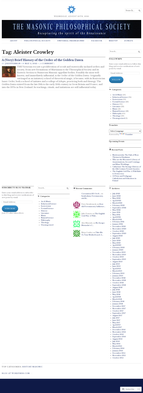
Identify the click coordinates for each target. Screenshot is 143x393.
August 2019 (117, 262)
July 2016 (116, 341)
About (13, 41)
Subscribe (10, 209)
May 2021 (116, 215)
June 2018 (116, 292)
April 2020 (116, 245)
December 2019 (119, 252)
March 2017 (117, 327)
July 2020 (116, 238)
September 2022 (119, 208)
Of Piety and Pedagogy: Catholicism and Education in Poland (124, 178)
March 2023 (117, 203)
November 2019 (119, 255)
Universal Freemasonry (70, 41)
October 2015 (118, 358)
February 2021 (118, 222)
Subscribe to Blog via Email (16, 188)
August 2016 (117, 339)
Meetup (113, 41)
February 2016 (118, 348)
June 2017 (116, 320)
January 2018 (117, 304)
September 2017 (119, 313)
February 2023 (118, 205)
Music (114, 109)
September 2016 (119, 337)
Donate (128, 41)
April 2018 (116, 297)
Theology (116, 116)
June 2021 (116, 212)
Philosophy (117, 113)
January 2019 (117, 276)
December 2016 (119, 330)
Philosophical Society (37, 41)
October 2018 (118, 283)
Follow (116, 80)
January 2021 (117, 224)
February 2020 (118, 248)
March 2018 (117, 299)
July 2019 (116, 264)
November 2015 (119, 355)
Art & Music (117, 95)
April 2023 (116, 201)
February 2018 (118, 301)
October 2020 (118, 231)
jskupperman (12, 63)
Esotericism (117, 99)
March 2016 (117, 346)
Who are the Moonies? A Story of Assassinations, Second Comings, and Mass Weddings (126, 162)
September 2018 (119, 285)
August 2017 (117, 315)
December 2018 (118, 278)
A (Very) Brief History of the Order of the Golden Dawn (42, 60)
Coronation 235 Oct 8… (90, 194)
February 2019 (118, 273)
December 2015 (118, 353)
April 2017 (116, 325)
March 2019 (117, 271)
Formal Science (118, 102)
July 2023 (116, 194)
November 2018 (119, 280)
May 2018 (116, 294)
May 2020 (116, 243)
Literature (116, 106)
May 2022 (116, 210)
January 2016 (117, 351)
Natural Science (118, 111)
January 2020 (117, 250)
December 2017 (118, 306)
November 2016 (119, 332)
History (115, 104)
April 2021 (116, 217)
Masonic (37, 367)
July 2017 (116, 318)
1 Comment (46, 63)
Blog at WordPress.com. (16, 373)
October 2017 (117, 311)
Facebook (96, 41)
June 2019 (116, 266)
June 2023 (116, 196)
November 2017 (119, 309)
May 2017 (116, 323)
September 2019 (119, 259)
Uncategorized (118, 118)
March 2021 (117, 219)
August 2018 (117, 287)
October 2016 (118, 334)
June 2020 (116, 241)
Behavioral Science (120, 97)
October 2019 (118, 257)
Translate (129, 134)
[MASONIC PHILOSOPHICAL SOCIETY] (71, 29)
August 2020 (117, 236)
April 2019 (116, 269)
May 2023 (116, 198)
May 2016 (116, 344)
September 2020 (119, 233)
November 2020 (119, 229)
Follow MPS (115, 59)
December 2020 (119, 226)
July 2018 (116, 290)
